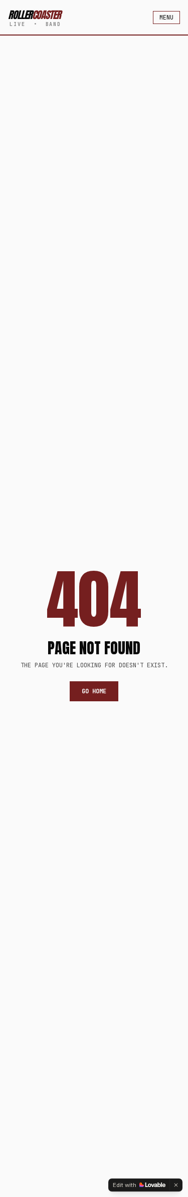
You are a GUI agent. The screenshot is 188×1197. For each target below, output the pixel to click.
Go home (94, 691)
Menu (166, 18)
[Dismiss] (176, 1185)
